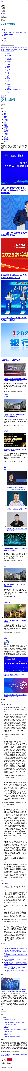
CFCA (5, 124)
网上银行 (6, 121)
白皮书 (5, 116)
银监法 (5, 638)
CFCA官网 (6, 1055)
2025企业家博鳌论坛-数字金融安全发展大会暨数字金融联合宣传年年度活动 (13, 190)
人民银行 (6, 431)
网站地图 (23, 1054)
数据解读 (6, 34)
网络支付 (23, 47)
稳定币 (7, 47)
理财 (18, 32)
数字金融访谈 (7, 469)
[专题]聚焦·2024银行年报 (10, 360)
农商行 (5, 136)
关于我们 (3, 1054)
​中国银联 (6, 396)
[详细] (2, 1006)
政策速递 (11, 34)
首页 (5, 29)
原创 (5, 32)
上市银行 (6, 134)
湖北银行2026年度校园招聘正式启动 (13, 1036)
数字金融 (3, 47)
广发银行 (6, 133)
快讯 (7, 32)
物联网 (13, 49)
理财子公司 (7, 130)
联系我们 (8, 1054)
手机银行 (6, 127)
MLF (10, 602)
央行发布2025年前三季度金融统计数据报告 (15, 962)
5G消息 (5, 128)
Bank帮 (10, 51)
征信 (5, 122)
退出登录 (3, 13)
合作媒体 (13, 1054)
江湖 (15, 32)
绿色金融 (6, 131)
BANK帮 (9, 86)
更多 (10, 705)
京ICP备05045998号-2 (18, 1063)
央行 (5, 1027)
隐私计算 (12, 47)
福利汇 (21, 32)
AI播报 (5, 40)
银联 (5, 114)
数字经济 (6, 566)
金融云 (9, 49)
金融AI (8, 63)
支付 (5, 113)
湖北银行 (6, 1034)
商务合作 (18, 1054)
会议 (13, 32)
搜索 (2, 44)
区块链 (5, 49)
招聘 (10, 32)
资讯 (5, 30)
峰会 (5, 467)
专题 (5, 35)
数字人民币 (18, 47)
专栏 (5, 37)
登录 (2, 1)
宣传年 (5, 38)
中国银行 (6, 119)
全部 (13, 51)
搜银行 (5, 41)
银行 (5, 141)
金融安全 (17, 49)
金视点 (25, 32)
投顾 (5, 117)
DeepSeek (9, 56)
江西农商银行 (7, 1019)
